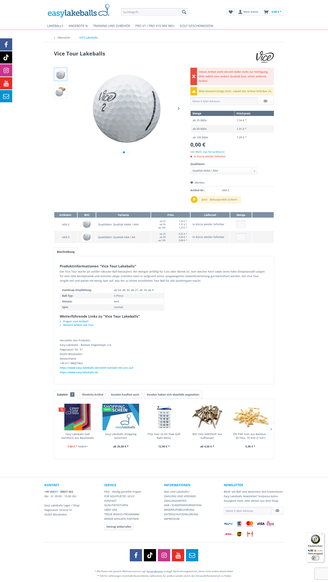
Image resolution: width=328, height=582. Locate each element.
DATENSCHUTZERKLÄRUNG (181, 514)
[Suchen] (184, 12)
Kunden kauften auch (125, 394)
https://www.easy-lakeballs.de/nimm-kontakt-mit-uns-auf (96, 367)
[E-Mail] (192, 555)
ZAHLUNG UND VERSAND (180, 496)
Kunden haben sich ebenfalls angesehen (173, 394)
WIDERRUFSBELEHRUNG (179, 509)
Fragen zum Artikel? (75, 321)
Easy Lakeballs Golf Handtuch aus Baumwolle (77, 436)
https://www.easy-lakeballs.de (79, 372)
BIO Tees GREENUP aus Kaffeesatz (207, 436)
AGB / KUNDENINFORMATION (183, 505)
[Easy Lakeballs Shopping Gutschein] (121, 417)
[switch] (315, 558)
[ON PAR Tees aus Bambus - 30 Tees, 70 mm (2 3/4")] (250, 417)
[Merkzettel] (231, 12)
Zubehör (65, 394)
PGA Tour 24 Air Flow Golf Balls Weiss (164, 436)
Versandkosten (155, 571)
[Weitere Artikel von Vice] (265, 57)
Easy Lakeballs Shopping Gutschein (120, 436)
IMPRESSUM (172, 519)
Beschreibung (66, 252)
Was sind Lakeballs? (176, 491)
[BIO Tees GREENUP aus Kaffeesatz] (207, 417)
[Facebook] (136, 555)
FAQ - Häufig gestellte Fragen (122, 491)
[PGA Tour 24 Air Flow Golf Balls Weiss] (164, 417)
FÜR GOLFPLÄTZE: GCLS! (119, 496)
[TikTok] (150, 555)
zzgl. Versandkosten (214, 151)
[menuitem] (154, 12)
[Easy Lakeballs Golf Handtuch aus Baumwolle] (77, 417)
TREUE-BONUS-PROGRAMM (121, 514)
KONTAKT (110, 501)
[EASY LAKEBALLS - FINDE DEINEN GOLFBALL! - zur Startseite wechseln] (81, 10)
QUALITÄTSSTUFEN (116, 505)
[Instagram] (164, 555)
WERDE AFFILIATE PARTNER (121, 519)
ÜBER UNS (110, 509)
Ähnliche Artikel (92, 394)
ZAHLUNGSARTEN (175, 501)
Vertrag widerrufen (118, 526)
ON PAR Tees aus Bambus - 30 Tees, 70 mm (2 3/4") (250, 436)
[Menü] (322, 535)
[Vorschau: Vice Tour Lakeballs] (60, 74)
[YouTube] (178, 555)
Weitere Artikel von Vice (78, 325)
